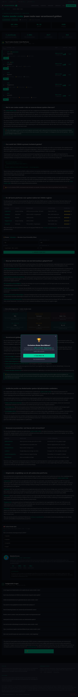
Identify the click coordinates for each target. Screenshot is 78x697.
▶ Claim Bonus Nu (39, 355)
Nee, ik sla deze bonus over (39, 359)
